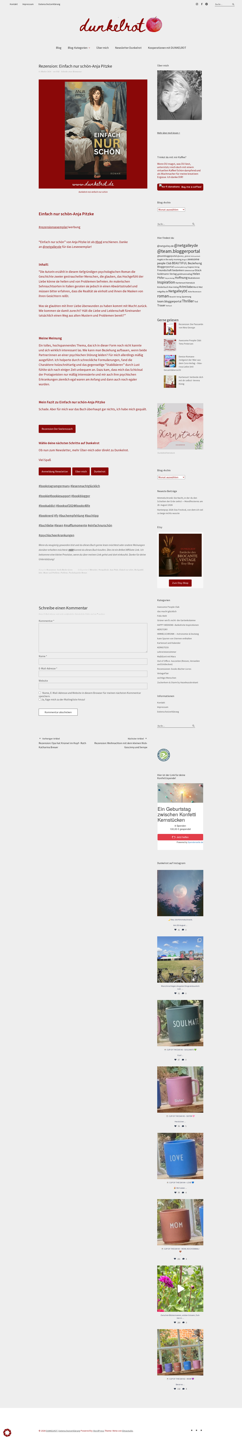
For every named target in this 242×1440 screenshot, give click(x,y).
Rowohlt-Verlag (175, 297)
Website (43, 680)
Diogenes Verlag (193, 267)
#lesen (58, 525)
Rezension (196, 291)
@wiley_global (183, 256)
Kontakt (14, 4)
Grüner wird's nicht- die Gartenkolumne (176, 620)
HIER (71, 549)
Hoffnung (181, 278)
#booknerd (46, 516)
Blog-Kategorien (77, 48)
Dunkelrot (100, 471)
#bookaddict (47, 506)
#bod (98, 242)
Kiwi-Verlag (174, 287)
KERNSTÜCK (163, 647)
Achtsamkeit (195, 256)
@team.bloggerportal (178, 251)
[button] (7, 1432)
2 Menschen (92, 569)
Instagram (196, 4)
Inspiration (166, 282)
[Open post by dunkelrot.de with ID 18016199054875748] (180, 1352)
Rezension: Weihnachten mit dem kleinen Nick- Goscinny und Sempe (120, 743)
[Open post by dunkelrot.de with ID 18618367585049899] (180, 1156)
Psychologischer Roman (78, 572)
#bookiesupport (60, 496)
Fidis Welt (162, 615)
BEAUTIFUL (179, 263)
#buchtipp (92, 516)
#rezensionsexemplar (53, 227)
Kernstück (190, 282)
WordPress (98, 1430)
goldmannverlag (184, 274)
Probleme (64, 572)
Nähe (190, 291)
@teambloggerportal (167, 256)
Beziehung (195, 263)
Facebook (201, 4)
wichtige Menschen (166, 677)
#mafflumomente (75, 525)
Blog (58, 48)
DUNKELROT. (52, 1430)
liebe (40, 572)
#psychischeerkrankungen (56, 535)
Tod (196, 301)
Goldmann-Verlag (167, 273)
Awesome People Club (168, 606)
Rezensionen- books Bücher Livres (59, 569)
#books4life (82, 506)
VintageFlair (163, 673)
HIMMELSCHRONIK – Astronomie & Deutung (178, 633)
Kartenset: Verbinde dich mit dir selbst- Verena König (191, 380)
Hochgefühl (138, 569)
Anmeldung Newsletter (55, 471)
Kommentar (46, 620)
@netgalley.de (165, 246)
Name (43, 656)
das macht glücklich (166, 611)
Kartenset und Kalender (169, 642)
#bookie (44, 496)
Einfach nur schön (126, 569)
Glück (198, 270)
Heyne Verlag (169, 278)
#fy (56, 516)
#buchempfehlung (71, 516)
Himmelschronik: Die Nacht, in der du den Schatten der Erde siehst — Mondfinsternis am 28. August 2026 (180, 501)
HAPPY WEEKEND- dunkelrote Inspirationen (178, 624)
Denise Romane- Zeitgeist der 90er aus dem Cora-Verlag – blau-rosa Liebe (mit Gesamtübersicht (183, 363)
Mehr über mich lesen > (168, 132)
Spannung (186, 296)
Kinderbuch (162, 287)
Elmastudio (127, 1430)
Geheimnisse (189, 270)
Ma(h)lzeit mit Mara (166, 656)
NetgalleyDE (178, 291)
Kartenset (180, 282)
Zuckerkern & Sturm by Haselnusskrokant (177, 682)
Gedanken (178, 270)
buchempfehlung (180, 267)
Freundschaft (164, 270)
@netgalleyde (52, 247)
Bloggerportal (165, 266)
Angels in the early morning (169, 259)
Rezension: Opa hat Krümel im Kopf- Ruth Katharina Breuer (62, 743)
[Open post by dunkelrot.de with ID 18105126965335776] (180, 1023)
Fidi (57, 71)
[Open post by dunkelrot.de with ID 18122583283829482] (180, 1222)
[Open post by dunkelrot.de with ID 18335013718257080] (180, 893)
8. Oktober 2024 (45, 71)
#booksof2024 (65, 506)
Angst (184, 259)
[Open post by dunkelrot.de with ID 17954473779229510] (180, 1089)
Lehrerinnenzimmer (166, 651)
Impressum (28, 4)
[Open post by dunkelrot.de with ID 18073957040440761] (180, 959)
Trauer (161, 305)
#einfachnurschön (100, 525)
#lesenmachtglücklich (85, 486)
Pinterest (206, 4)
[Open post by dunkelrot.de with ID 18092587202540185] (180, 1289)
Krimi (183, 287)
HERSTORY (162, 629)
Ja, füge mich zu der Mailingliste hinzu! (63, 699)
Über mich (102, 48)
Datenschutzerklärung (49, 4)
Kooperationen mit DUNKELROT (167, 48)
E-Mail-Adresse (48, 668)
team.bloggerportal (169, 301)
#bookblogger (80, 496)
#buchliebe (46, 525)
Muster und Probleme (51, 572)
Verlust (169, 305)
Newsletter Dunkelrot (128, 48)
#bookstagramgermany (54, 486)
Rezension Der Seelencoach (57, 428)
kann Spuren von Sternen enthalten (174, 638)
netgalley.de (162, 291)
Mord (195, 287)
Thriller (188, 301)
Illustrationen (194, 278)
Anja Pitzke (114, 569)
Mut (200, 287)
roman (163, 296)
